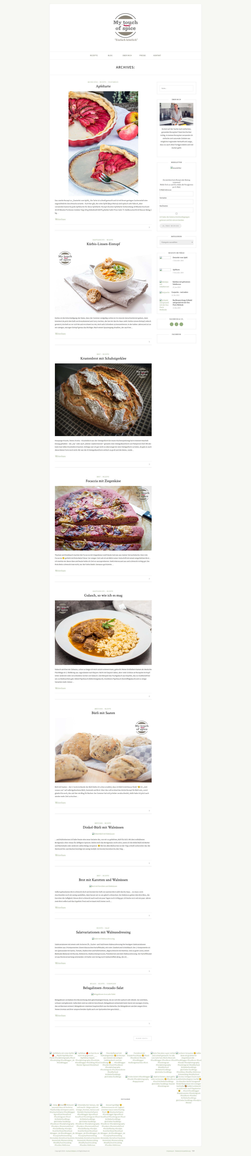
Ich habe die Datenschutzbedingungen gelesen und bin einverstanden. (175, 218)
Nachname (164, 206)
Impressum (170, 1151)
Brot (99, 354)
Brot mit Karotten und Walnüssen (103, 879)
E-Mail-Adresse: (166, 190)
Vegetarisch (113, 82)
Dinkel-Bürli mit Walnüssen (103, 827)
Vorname (163, 198)
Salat (107, 928)
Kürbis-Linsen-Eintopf (103, 244)
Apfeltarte (103, 86)
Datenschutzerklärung (182, 1151)
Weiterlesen (60, 219)
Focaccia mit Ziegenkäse (103, 481)
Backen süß (93, 82)
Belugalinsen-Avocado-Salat (103, 987)
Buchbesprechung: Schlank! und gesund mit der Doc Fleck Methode (182, 302)
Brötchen (99, 709)
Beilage (93, 984)
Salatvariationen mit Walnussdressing (103, 932)
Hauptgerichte (99, 240)
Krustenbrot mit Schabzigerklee (103, 358)
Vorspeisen (111, 984)
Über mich (127, 55)
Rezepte (94, 55)
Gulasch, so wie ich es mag (103, 595)
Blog (110, 55)
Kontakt (157, 55)
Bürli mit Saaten (103, 712)
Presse (142, 55)
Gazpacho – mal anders (180, 292)
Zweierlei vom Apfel (180, 257)
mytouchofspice (71, 1151)
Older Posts (142, 1038)
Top (193, 1151)
